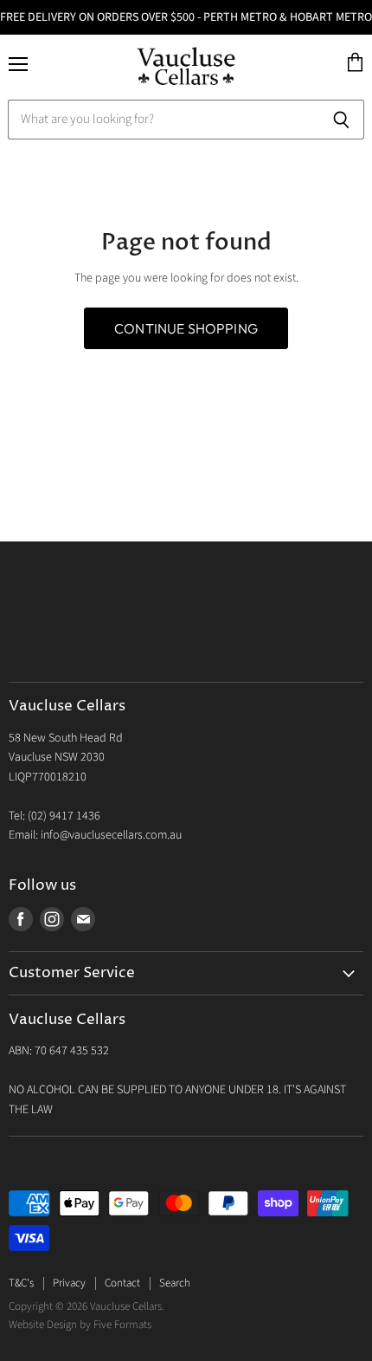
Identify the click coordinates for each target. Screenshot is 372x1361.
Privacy (69, 1283)
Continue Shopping (186, 328)
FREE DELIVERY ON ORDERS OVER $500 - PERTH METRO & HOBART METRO (186, 17)
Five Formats (122, 1324)
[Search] (341, 119)
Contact (122, 1283)
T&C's (21, 1283)
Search (174, 1283)
